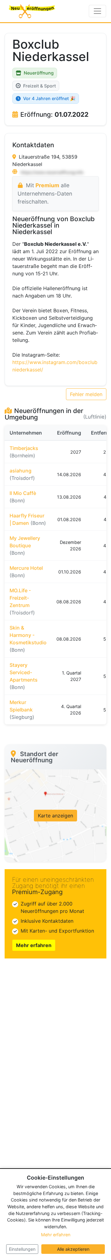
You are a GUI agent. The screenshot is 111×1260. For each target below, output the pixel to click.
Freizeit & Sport (39, 85)
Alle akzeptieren (73, 1249)
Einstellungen (22, 1249)
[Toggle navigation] (97, 11)
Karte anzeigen (55, 815)
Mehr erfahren (33, 945)
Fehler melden (86, 394)
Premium (47, 185)
